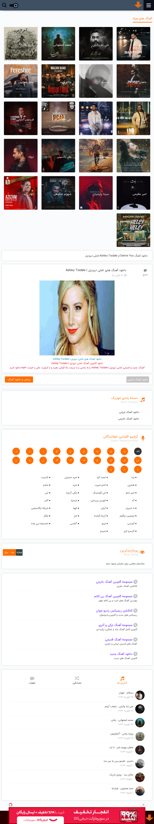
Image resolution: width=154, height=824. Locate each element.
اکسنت (44, 477)
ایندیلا (74, 500)
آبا (133, 500)
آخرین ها (122, 682)
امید (75, 485)
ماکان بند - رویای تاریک (121, 775)
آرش (103, 508)
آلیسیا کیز (129, 531)
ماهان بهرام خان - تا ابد (121, 747)
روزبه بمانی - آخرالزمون (121, 734)
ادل (75, 516)
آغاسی (73, 523)
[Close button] (143, 805)
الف (138, 451)
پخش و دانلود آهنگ (19, 379)
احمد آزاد (101, 477)
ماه (12, 552)
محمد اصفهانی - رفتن (122, 720)
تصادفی (77, 682)
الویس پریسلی (98, 500)
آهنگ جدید (138, 368)
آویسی (130, 523)
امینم (103, 531)
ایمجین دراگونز (127, 516)
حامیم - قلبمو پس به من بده (118, 761)
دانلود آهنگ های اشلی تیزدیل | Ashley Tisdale (96, 270)
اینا (132, 477)
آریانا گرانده (100, 516)
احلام (45, 485)
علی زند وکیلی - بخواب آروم (119, 706)
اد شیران (130, 508)
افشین (131, 485)
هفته (19, 552)
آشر (46, 500)
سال (6, 552)
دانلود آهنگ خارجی (128, 418)
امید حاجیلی (70, 477)
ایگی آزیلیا (71, 493)
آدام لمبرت (100, 485)
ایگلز (46, 516)
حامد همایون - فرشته (122, 788)
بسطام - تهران (126, 693)
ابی (46, 493)
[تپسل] (10, 805)
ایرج (104, 523)
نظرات (32, 682)
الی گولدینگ (99, 493)
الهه (75, 508)
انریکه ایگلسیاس (39, 508)
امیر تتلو (130, 493)
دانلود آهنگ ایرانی (129, 412)
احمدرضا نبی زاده (39, 523)
